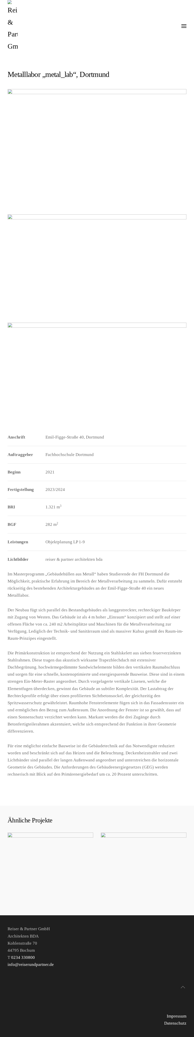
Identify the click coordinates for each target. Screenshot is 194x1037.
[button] (183, 26)
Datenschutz (175, 1023)
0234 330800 (23, 957)
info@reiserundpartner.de (31, 964)
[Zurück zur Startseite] (13, 26)
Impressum (176, 1016)
